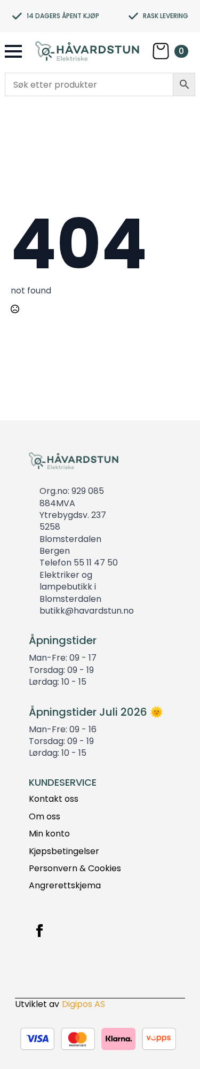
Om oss (44, 817)
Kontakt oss (53, 799)
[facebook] (39, 930)
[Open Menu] (13, 51)
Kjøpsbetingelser (64, 851)
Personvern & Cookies (75, 868)
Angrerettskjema (65, 886)
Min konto (49, 834)
